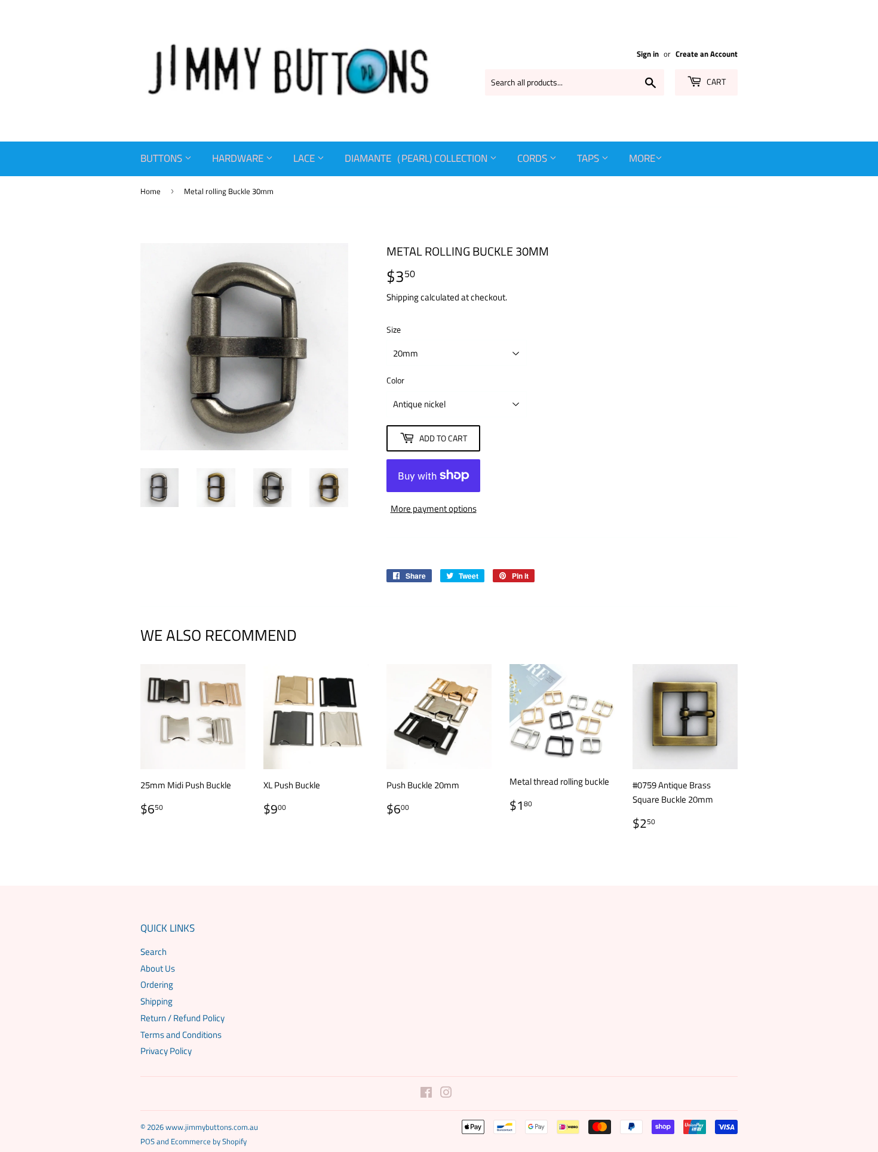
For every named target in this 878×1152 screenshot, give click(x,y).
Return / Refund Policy (182, 1018)
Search (153, 952)
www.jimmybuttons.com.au (211, 1127)
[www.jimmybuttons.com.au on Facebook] (426, 1094)
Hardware (239, 158)
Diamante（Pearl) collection (417, 158)
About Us (157, 968)
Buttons (162, 158)
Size (393, 329)
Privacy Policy (166, 1051)
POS (147, 1141)
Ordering (156, 984)
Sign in (648, 54)
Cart (715, 81)
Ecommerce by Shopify (209, 1141)
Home (150, 191)
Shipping (402, 297)
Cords (533, 158)
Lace (305, 158)
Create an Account (707, 54)
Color (395, 380)
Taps (589, 158)
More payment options (434, 508)
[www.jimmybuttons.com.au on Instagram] (446, 1094)
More (642, 158)
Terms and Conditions (181, 1035)
